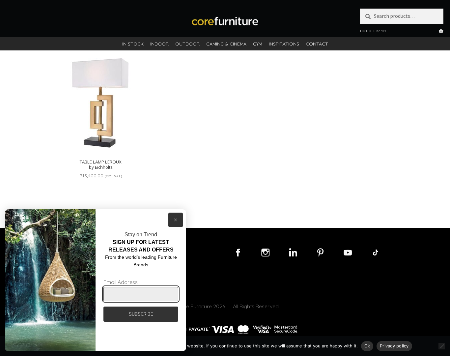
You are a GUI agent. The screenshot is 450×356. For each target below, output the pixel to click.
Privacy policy (394, 345)
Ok (367, 345)
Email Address (120, 282)
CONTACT (317, 44)
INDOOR (159, 44)
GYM (257, 44)
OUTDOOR (187, 44)
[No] (441, 346)
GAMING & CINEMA (226, 44)
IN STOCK (133, 44)
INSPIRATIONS (284, 44)
